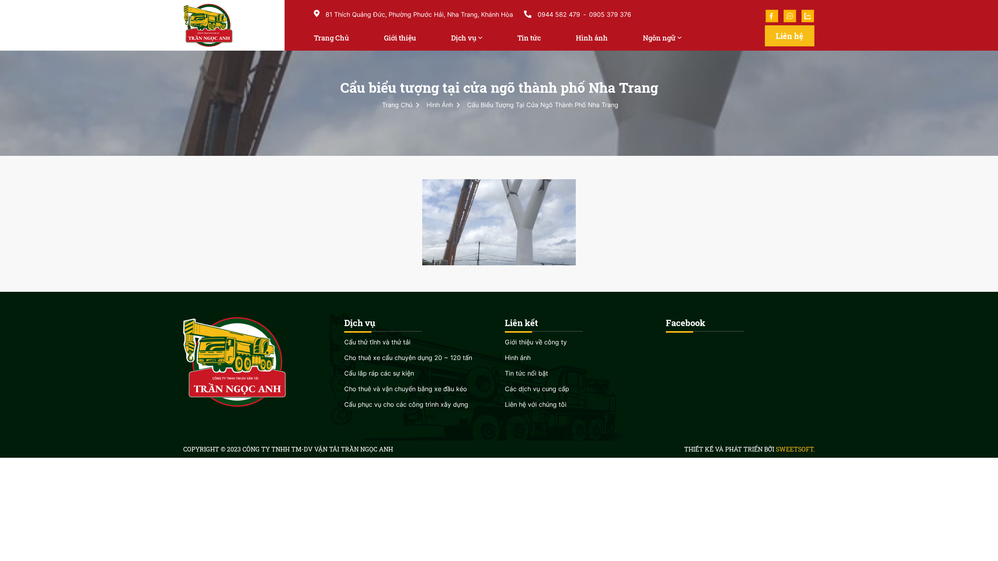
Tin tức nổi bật (526, 373)
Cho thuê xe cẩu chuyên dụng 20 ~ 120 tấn (408, 358)
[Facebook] (772, 16)
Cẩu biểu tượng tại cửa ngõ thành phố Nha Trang (541, 105)
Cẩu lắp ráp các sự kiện (379, 373)
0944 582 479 (559, 14)
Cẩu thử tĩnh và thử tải (377, 342)
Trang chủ (397, 105)
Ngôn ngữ (659, 37)
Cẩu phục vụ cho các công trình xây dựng (406, 404)
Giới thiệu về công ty (536, 342)
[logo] (231, 25)
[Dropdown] (480, 37)
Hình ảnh (439, 105)
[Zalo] (806, 16)
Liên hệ (789, 36)
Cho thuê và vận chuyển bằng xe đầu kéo (405, 389)
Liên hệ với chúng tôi (535, 404)
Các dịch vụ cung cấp (537, 389)
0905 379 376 (610, 14)
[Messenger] (790, 16)
